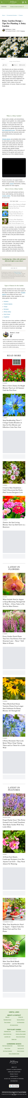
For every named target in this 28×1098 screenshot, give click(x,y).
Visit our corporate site (19, 1092)
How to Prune (7, 1048)
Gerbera (6, 301)
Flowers (21, 15)
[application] (14, 166)
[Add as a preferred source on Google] (14, 1086)
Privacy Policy (14, 1074)
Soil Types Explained (7, 1051)
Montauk (6, 309)
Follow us (15, 65)
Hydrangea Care (7, 1031)
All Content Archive (14, 1025)
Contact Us (20, 1017)
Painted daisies (8, 304)
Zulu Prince (7, 314)
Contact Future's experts (14, 1069)
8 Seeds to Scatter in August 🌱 (17, 6)
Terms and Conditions (14, 1071)
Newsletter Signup (7, 1019)
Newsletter (23, 65)
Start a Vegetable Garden (14, 1053)
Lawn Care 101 (21, 1048)
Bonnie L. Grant (11, 29)
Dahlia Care (14, 1039)
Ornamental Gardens (12, 15)
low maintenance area (8, 130)
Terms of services (17, 272)
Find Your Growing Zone (7, 1045)
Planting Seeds (21, 1045)
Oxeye (5, 306)
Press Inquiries (7, 1022)
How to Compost (20, 1051)
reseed (12, 183)
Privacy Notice (18, 273)
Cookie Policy (14, 1076)
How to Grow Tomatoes (20, 1031)
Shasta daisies (6, 139)
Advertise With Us (20, 1019)
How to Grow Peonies (20, 1036)
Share (6, 65)
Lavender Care (7, 1036)
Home (3, 15)
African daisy (7, 311)
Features (23, 31)
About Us (7, 1017)
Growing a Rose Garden (21, 1034)
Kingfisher (6, 317)
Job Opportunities (20, 1022)
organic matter (6, 196)
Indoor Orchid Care (7, 1034)
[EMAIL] (11, 336)
